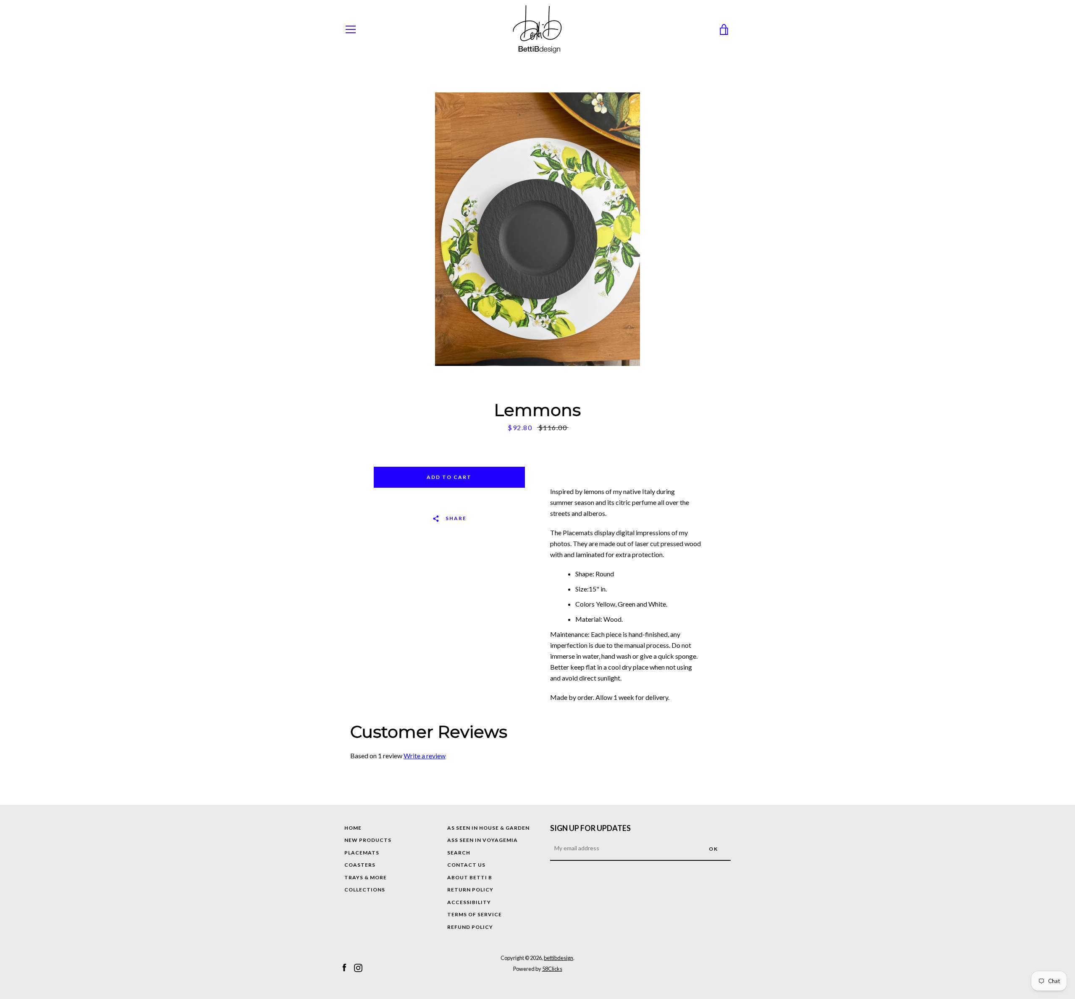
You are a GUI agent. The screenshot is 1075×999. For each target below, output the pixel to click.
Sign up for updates (590, 828)
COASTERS (359, 865)
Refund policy (470, 927)
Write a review (425, 756)
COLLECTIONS (364, 889)
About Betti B (469, 877)
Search (458, 852)
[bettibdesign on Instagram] (358, 967)
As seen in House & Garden (488, 828)
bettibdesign (558, 957)
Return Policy (470, 889)
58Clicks (552, 968)
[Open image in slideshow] (537, 229)
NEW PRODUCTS (367, 840)
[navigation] (350, 29)
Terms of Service (474, 914)
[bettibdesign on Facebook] (344, 967)
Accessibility (469, 902)
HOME (353, 828)
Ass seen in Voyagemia (482, 840)
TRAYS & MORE (365, 877)
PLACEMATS (361, 852)
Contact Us (466, 865)
